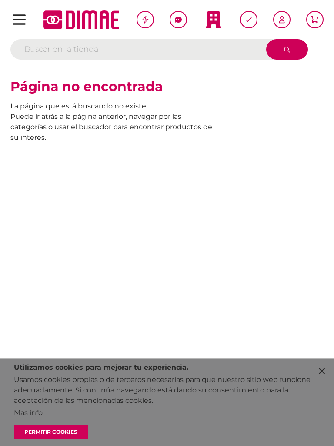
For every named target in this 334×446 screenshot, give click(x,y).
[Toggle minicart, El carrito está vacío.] (315, 19)
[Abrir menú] (19, 19)
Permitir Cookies (50, 432)
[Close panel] (322, 371)
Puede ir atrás (34, 116)
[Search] (287, 49)
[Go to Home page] (81, 19)
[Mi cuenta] (282, 19)
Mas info (28, 413)
